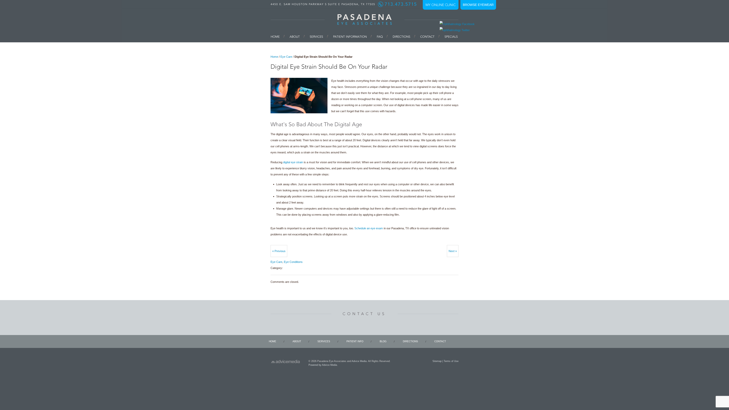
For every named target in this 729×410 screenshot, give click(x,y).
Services (323, 341)
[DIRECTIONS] (401, 36)
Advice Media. (359, 361)
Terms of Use (451, 361)
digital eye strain (293, 162)
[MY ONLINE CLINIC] (440, 5)
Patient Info (354, 341)
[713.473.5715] (397, 4)
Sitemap (437, 361)
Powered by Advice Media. (323, 364)
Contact (440, 341)
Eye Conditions (293, 261)
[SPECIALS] (448, 36)
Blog (383, 341)
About (297, 341)
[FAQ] (380, 36)
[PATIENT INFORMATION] (350, 36)
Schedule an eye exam (368, 228)
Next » (453, 251)
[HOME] (278, 36)
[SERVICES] (316, 36)
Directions (410, 341)
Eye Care (286, 56)
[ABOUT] (295, 36)
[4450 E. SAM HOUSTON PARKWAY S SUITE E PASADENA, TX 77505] (323, 4)
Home (274, 56)
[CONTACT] (427, 36)
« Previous (279, 251)
